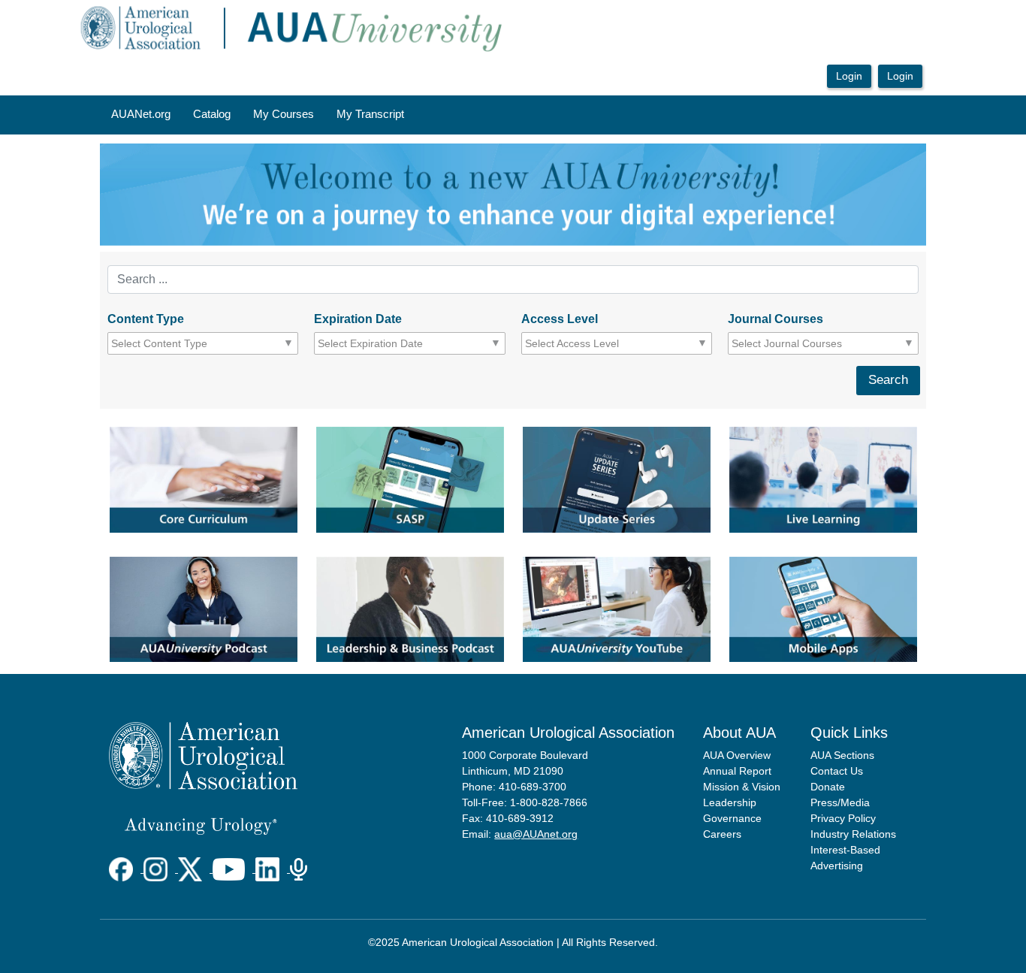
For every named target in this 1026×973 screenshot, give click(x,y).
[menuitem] (141, 114)
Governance (732, 818)
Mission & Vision (741, 787)
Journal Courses (775, 319)
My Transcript (370, 114)
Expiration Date (358, 319)
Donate (827, 787)
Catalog (212, 114)
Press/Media (840, 802)
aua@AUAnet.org (536, 834)
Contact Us (836, 771)
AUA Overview (737, 755)
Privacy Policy (843, 818)
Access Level (559, 319)
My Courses (283, 114)
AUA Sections (842, 755)
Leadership (729, 802)
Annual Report (737, 771)
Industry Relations (853, 834)
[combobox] (179, 343)
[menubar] (257, 114)
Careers (722, 834)
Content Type (145, 319)
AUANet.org (140, 114)
